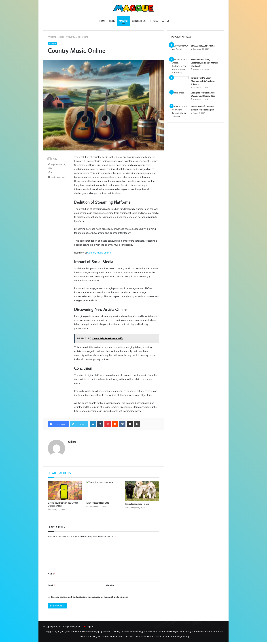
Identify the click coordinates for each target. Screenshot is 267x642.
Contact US (139, 21)
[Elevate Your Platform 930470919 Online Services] (65, 490)
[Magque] (133, 8)
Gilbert (56, 159)
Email (51, 585)
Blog (112, 21)
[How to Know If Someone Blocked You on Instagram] (180, 111)
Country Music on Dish (99, 252)
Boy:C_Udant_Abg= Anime (203, 45)
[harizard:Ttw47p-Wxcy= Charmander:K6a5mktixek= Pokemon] (180, 82)
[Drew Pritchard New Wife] (104, 490)
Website (110, 585)
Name (51, 573)
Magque (123, 21)
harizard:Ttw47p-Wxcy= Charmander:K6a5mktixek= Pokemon (203, 81)
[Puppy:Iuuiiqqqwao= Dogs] (142, 491)
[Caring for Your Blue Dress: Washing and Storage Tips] (180, 97)
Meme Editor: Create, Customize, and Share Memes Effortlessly (204, 62)
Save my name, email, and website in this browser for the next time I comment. (89, 597)
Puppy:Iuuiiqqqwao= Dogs (137, 504)
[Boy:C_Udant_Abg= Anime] (180, 50)
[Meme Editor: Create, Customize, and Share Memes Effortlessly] (180, 66)
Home (102, 21)
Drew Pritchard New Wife (98, 502)
